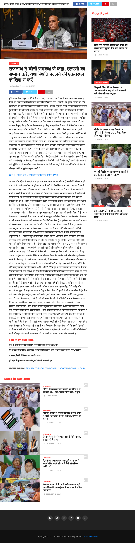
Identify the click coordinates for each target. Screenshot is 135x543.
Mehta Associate (90, 536)
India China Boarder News (36, 368)
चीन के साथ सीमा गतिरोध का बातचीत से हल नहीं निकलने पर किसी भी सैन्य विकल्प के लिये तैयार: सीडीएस (45, 350)
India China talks (77, 368)
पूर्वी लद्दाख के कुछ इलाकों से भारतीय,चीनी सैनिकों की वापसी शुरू (30, 360)
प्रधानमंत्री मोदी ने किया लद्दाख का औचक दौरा (25, 355)
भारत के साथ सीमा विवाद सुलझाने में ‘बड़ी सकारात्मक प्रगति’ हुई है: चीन (33, 345)
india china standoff (58, 368)
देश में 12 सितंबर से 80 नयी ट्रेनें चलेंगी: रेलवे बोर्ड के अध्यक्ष (33, 174)
